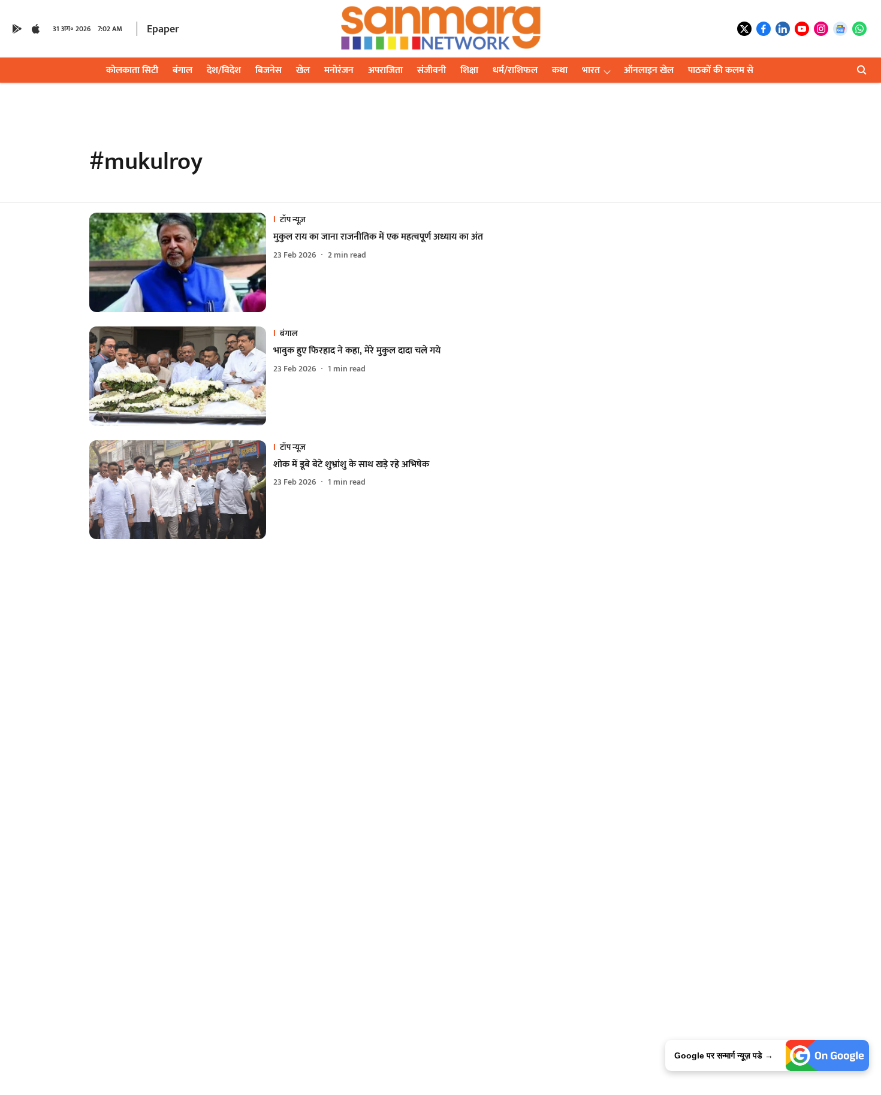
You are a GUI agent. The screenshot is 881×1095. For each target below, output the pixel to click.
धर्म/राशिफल (515, 70)
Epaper (163, 29)
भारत (591, 70)
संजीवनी (431, 70)
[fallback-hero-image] (181, 262)
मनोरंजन (339, 70)
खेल (303, 70)
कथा (560, 70)
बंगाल (182, 70)
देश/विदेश (224, 70)
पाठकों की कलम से (720, 70)
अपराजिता (385, 70)
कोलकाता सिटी (132, 70)
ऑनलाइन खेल (649, 70)
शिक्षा (469, 70)
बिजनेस (268, 70)
